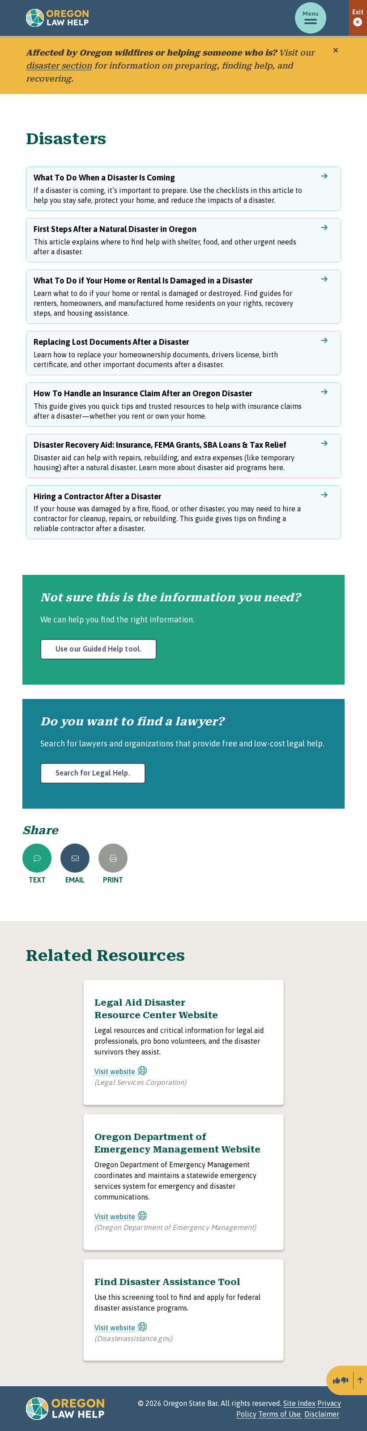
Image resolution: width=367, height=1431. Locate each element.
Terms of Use (280, 1414)
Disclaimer (321, 1414)
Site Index (299, 1403)
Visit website (114, 1071)
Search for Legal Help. (92, 773)
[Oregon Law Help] (57, 18)
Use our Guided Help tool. (98, 649)
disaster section (59, 65)
